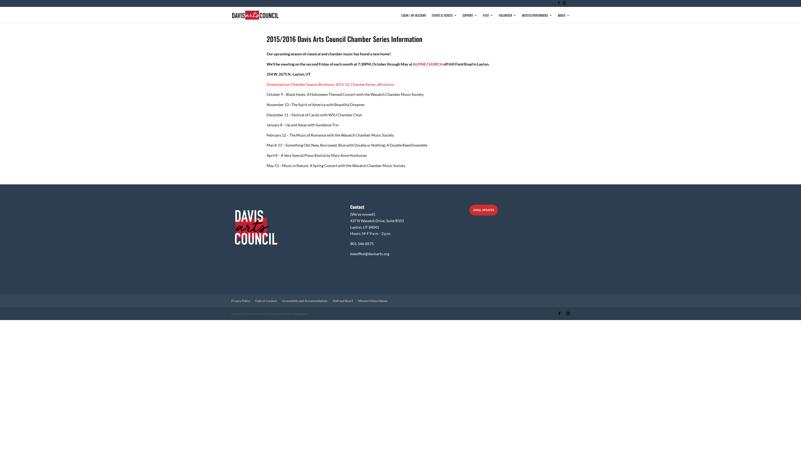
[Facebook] (558, 4)
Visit (486, 16)
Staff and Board (343, 301)
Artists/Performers (535, 16)
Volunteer (505, 16)
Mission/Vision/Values (372, 301)
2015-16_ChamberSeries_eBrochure (364, 84)
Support (467, 16)
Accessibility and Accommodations (304, 301)
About (561, 16)
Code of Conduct (266, 301)
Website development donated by (285, 313)
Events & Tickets (442, 16)
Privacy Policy (240, 301)
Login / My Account (413, 16)
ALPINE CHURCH (428, 64)
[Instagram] (564, 4)
